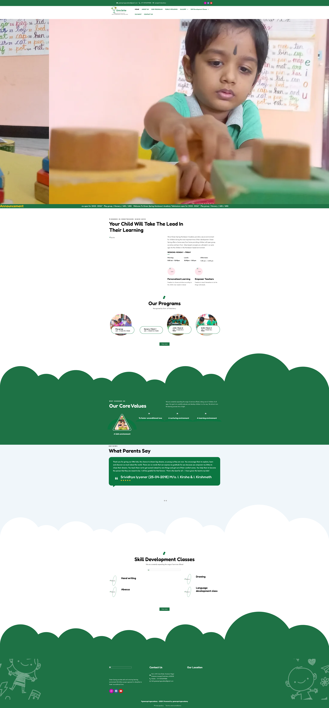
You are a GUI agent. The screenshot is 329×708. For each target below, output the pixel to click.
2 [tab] (164, 500)
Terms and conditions (173, 705)
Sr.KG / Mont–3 (206, 328)
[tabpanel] (122, 326)
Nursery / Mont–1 (150, 329)
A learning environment (207, 418)
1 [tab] (164, 340)
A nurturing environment (178, 418)
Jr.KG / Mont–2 (178, 328)
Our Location (194, 667)
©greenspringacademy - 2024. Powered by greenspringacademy (164, 701)
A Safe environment (122, 434)
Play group (119, 329)
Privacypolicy (159, 705)
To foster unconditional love (150, 418)
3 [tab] (166, 500)
